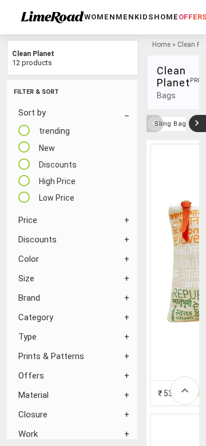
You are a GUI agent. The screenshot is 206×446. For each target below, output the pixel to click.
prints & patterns (51, 356)
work (28, 434)
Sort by (32, 112)
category (35, 317)
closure (32, 414)
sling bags (172, 124)
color (28, 259)
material (33, 395)
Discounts (37, 239)
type (27, 337)
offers (31, 376)
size (26, 278)
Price (27, 220)
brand (29, 298)
